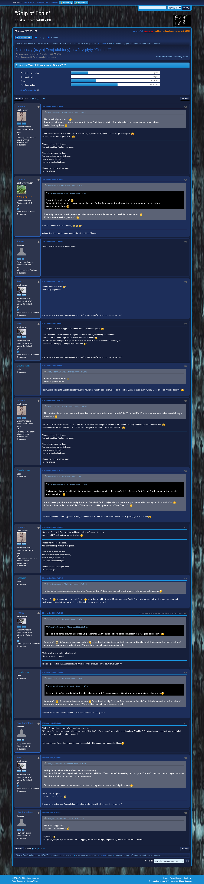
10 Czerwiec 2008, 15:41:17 (52, 400)
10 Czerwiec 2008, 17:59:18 (52, 613)
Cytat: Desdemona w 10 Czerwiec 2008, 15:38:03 (66, 407)
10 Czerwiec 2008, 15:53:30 (52, 527)
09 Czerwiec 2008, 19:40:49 (52, 106)
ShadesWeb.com (33, 881)
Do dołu (19, 98)
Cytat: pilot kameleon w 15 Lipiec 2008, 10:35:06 (66, 764)
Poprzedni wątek (164, 57)
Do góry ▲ (188, 878)
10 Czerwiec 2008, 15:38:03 (52, 366)
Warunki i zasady (176, 878)
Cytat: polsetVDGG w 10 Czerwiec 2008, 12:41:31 (66, 372)
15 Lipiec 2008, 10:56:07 (51, 758)
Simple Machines (32, 878)
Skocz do (149, 861)
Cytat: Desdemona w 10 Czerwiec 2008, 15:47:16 (66, 584)
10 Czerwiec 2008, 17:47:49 (52, 578)
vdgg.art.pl (148, 31)
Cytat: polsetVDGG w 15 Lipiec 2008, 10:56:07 (65, 819)
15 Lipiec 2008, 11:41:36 (51, 812)
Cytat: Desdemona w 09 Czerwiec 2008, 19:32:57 (66, 112)
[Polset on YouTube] (18, 309)
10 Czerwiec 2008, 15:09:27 (52, 324)
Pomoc (165, 878)
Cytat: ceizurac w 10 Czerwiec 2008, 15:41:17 (64, 476)
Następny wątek (181, 57)
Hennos (21, 179)
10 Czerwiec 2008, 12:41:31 (52, 281)
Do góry (19, 849)
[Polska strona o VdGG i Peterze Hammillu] (18, 209)
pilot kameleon (25, 723)
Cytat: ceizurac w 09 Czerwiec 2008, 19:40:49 (64, 185)
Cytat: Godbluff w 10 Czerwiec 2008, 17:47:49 (64, 619)
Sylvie (109, 44)
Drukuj (185, 98)
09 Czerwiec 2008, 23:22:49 (52, 241)
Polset (20, 281)
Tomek (20, 241)
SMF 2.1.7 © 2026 (19, 878)
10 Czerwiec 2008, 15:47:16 (52, 470)
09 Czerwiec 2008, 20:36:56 (52, 179)
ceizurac (21, 106)
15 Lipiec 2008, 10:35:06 (51, 723)
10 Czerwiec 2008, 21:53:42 (52, 672)
